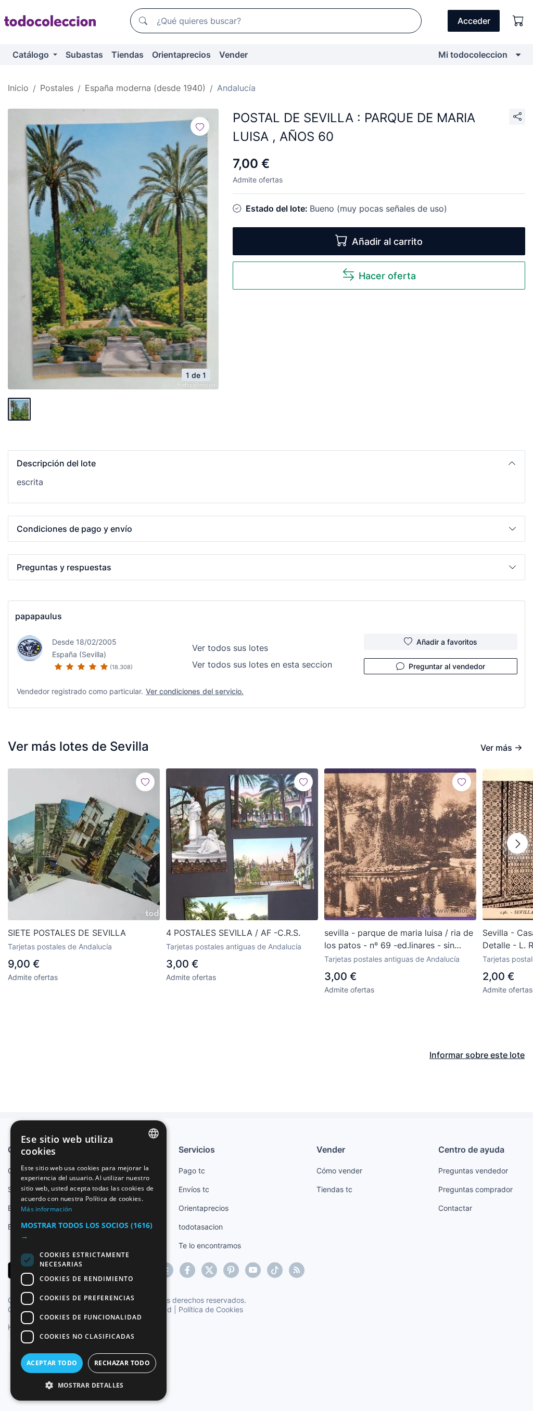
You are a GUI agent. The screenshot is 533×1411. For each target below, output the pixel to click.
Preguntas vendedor (473, 1170)
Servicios (197, 1149)
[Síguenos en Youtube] (253, 1270)
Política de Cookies (211, 1309)
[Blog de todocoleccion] (296, 1270)
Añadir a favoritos (446, 641)
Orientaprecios (181, 54)
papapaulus (38, 616)
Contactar (455, 1208)
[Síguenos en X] (209, 1270)
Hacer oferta (387, 275)
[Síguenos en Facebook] (187, 1270)
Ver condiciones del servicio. (195, 691)
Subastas (84, 54)
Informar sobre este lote (477, 1055)
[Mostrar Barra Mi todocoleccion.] (518, 54)
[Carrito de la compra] (518, 21)
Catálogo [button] (31, 54)
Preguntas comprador (475, 1189)
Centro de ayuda (471, 1149)
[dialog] (88, 1260)
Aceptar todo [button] (52, 1362)
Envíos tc (194, 1189)
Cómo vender (339, 1170)
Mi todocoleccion (472, 54)
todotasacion (201, 1226)
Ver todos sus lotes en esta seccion (262, 664)
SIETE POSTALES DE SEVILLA (67, 932)
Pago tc (192, 1170)
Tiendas (127, 54)
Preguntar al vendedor (447, 666)
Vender (233, 54)
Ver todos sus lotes (230, 648)
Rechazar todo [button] (122, 1362)
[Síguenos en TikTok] (275, 1270)
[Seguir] (200, 126)
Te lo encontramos (210, 1245)
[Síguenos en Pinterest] (231, 1270)
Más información (46, 1209)
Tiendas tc (334, 1189)
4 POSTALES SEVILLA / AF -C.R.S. (233, 932)
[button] (266, 463)
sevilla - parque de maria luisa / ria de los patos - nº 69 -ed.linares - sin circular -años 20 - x (398, 939)
